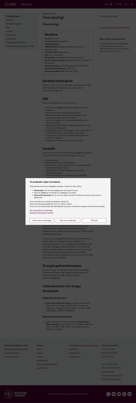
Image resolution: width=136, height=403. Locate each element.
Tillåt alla (94, 220)
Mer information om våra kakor (41, 210)
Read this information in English (41, 213)
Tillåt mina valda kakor (68, 220)
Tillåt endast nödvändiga (41, 220)
